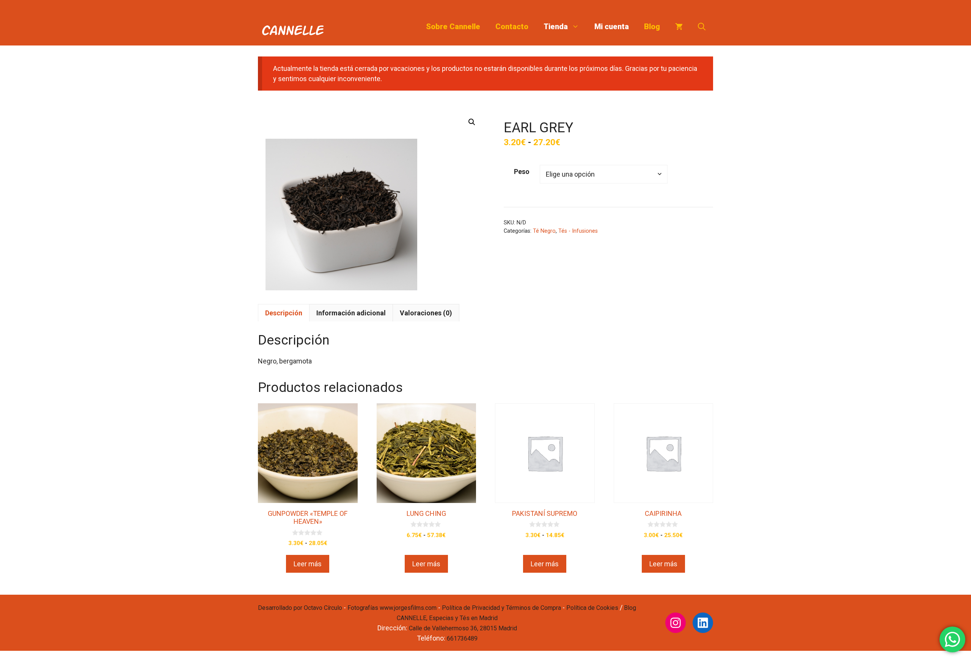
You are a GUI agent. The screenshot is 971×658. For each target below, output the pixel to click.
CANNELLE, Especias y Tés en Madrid (447, 618)
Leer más (308, 564)
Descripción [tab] (283, 313)
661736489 (462, 638)
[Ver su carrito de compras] (679, 26)
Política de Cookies (592, 607)
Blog (652, 26)
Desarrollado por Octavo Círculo (300, 607)
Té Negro (544, 231)
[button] (701, 26)
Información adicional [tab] (351, 313)
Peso (521, 171)
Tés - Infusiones (578, 231)
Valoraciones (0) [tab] (426, 313)
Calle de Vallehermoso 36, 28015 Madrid (463, 628)
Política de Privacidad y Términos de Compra (501, 607)
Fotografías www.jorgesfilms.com (392, 607)
